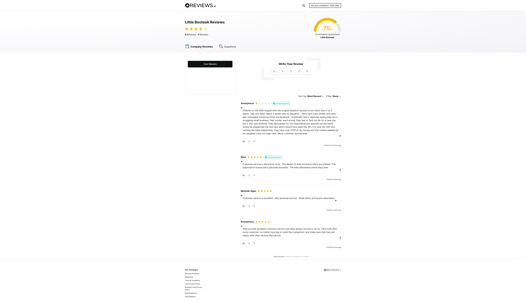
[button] (303, 5)
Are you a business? (325, 5)
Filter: (332, 96)
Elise (243, 157)
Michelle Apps (248, 191)
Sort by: (309, 96)
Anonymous (247, 103)
